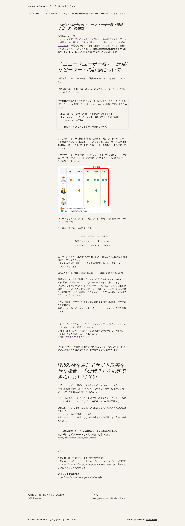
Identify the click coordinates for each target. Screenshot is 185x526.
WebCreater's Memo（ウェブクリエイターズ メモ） (53, 6)
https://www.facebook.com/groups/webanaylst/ (80, 477)
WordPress (151, 519)
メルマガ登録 (50, 13)
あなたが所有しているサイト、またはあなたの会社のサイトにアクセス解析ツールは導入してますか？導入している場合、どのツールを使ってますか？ (92, 42)
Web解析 (61, 495)
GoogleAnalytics (100, 498)
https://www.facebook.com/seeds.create (77, 437)
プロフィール (34, 13)
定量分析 (122, 498)
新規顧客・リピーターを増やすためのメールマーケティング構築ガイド (92, 13)
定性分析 (113, 498)
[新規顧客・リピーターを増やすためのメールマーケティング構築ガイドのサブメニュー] (124, 13)
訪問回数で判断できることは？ (74, 336)
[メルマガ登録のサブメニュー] (56, 13)
